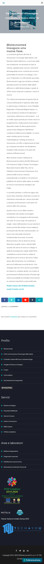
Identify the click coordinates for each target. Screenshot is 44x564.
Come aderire (8, 375)
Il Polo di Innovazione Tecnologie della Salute (18, 354)
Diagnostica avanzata (11, 456)
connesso (14, 317)
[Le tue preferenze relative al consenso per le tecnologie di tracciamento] (32, 560)
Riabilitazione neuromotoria (13, 462)
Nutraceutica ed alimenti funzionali (15, 467)
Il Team (6, 370)
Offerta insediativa (10, 432)
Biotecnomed (8, 349)
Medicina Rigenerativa (11, 451)
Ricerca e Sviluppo (10, 405)
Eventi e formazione (10, 421)
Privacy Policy (7, 388)
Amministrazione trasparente (13, 380)
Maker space (8, 426)
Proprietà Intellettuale (10, 411)
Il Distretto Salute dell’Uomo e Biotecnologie (18, 359)
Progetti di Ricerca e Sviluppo (13, 364)
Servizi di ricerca (9, 416)
